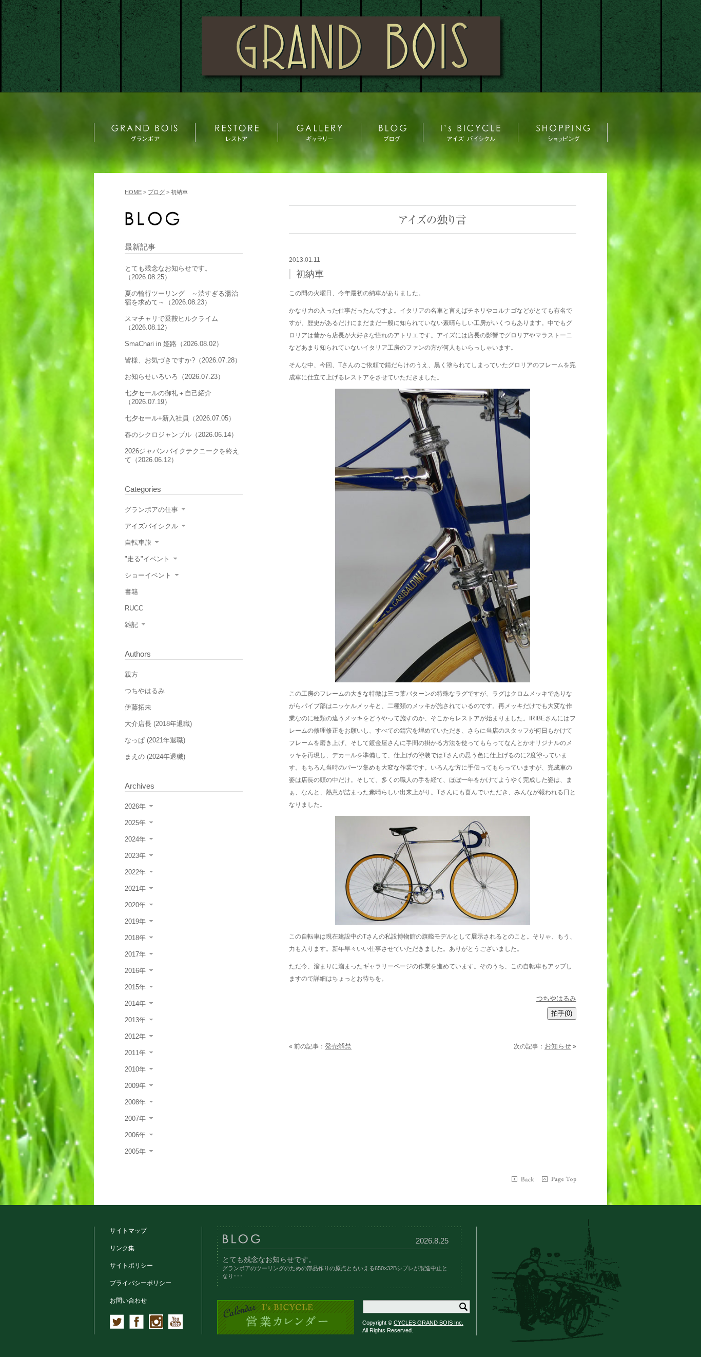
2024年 (135, 839)
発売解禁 (338, 1046)
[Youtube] (175, 1326)
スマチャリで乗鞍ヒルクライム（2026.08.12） (171, 323)
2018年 (135, 938)
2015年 (135, 987)
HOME (133, 192)
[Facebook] (136, 1326)
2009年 (135, 1086)
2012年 (135, 1036)
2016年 (135, 970)
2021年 (135, 888)
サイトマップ (128, 1230)
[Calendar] (285, 1332)
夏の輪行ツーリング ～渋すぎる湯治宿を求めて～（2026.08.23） (181, 298)
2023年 (135, 855)
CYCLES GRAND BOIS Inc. (428, 1323)
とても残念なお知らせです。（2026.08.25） (168, 272)
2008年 (135, 1102)
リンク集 (122, 1248)
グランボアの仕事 (151, 509)
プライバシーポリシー (140, 1283)
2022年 (135, 872)
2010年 (135, 1069)
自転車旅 (138, 542)
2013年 (135, 1020)
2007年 (135, 1118)
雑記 (131, 624)
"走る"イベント (147, 559)
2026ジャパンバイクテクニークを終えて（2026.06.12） (182, 455)
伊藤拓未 (138, 707)
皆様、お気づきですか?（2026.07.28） (183, 360)
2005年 (135, 1151)
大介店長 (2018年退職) (158, 724)
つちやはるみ (556, 998)
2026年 (135, 806)
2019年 (135, 921)
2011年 (135, 1053)
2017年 (135, 954)
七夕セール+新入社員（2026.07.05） (180, 418)
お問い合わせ (128, 1300)
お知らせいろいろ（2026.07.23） (174, 376)
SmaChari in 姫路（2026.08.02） (174, 344)
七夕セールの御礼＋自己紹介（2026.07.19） (168, 397)
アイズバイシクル (151, 526)
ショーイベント (148, 575)
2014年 (135, 1003)
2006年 (135, 1135)
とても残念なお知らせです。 (269, 1259)
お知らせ (557, 1046)
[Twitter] (117, 1326)
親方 (131, 674)
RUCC (134, 608)
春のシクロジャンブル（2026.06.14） (181, 434)
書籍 (131, 592)
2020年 (135, 905)
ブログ (156, 192)
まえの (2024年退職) (155, 756)
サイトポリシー (131, 1265)
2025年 (135, 823)
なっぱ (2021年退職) (155, 740)
